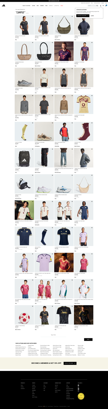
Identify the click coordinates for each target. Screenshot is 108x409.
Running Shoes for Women (45, 350)
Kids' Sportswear (56, 350)
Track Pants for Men (82, 353)
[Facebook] (78, 385)
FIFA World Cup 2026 (69, 351)
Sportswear (80, 351)
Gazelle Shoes (18, 353)
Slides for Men (80, 350)
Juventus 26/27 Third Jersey (40, 325)
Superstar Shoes (18, 351)
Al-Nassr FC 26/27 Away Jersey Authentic (62, 247)
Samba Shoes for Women (20, 348)
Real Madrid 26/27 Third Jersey (80, 273)
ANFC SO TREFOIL (38, 247)
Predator (29, 347)
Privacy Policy (56, 406)
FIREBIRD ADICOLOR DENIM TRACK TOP (81, 168)
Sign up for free (69, 363)
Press (56, 388)
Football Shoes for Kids (32, 353)
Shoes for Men (80, 345)
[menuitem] (26, 5)
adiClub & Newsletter (69, 390)
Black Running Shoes (44, 351)
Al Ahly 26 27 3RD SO (18, 142)
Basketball (34, 390)
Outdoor (33, 393)
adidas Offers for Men (69, 350)
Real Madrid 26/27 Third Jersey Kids (41, 299)
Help (67, 385)
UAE (46, 406)
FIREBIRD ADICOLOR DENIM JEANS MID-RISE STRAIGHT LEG (64, 168)
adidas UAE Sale (68, 348)
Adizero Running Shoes (45, 348)
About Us (56, 385)
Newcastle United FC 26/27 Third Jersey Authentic (24, 273)
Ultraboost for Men (44, 353)
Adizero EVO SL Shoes (19, 88)
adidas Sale (67, 347)
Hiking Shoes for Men (57, 345)
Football (33, 385)
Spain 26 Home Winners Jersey (60, 142)
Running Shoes (43, 347)
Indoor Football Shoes (32, 351)
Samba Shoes (18, 345)
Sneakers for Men (81, 348)
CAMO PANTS (37, 168)
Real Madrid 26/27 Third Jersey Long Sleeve (22, 299)
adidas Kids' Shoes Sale (70, 345)
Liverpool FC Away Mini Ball (20, 325)
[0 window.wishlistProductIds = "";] (103, 6)
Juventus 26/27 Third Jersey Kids (60, 325)
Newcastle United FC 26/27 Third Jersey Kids (42, 273)
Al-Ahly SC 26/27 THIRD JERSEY (79, 115)
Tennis (33, 395)
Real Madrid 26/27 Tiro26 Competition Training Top (63, 299)
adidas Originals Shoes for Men (21, 347)
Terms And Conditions (62, 406)
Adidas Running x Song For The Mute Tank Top (63, 88)
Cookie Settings (50, 406)
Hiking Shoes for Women (58, 353)
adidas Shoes (80, 347)
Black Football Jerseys (57, 351)
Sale (44, 390)
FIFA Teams (67, 353)
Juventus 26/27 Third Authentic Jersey (81, 325)
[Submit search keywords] (97, 6)
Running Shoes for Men (45, 345)
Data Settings (40, 406)
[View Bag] (105, 5)
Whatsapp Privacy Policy (70, 398)
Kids (44, 388)
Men (44, 385)
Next (88, 339)
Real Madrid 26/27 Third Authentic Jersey (62, 273)
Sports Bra (55, 348)
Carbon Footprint (57, 390)
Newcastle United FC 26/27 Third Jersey (81, 247)
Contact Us (68, 395)
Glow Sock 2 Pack (78, 142)
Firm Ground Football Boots (33, 350)
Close (92, 15)
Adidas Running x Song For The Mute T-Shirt (42, 114)
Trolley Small (17, 168)
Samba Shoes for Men (19, 350)
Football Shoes (31, 345)
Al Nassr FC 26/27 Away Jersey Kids (21, 247)
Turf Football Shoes (32, 348)
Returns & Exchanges (69, 388)
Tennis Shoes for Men (57, 347)
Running (33, 388)
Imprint (69, 406)
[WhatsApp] (78, 390)
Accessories (23, 388)
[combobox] (93, 6)
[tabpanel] (54, 179)
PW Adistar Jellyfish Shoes (39, 142)
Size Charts (68, 393)
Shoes (22, 385)
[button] (26, 5)
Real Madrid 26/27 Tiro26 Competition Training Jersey (84, 299)
